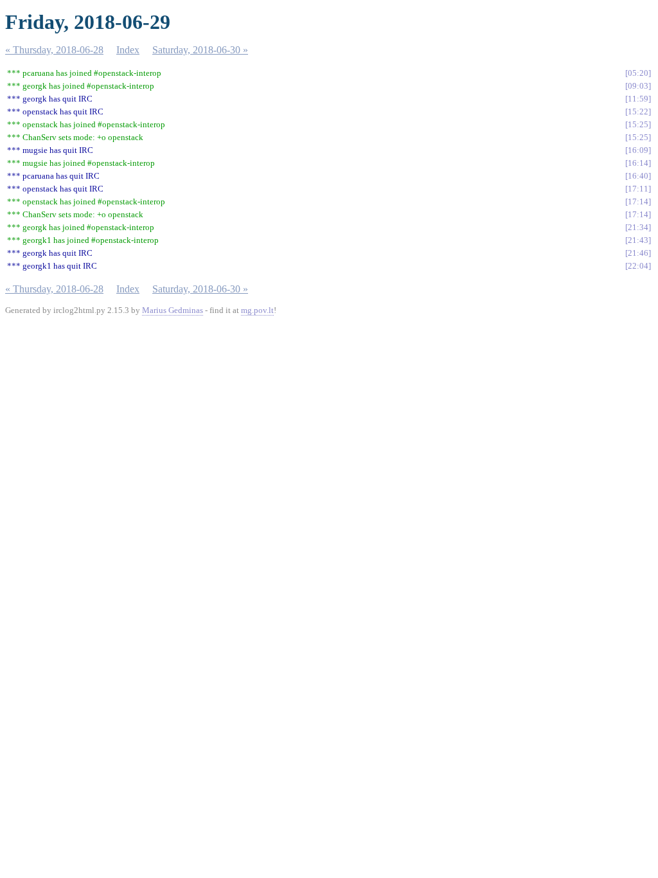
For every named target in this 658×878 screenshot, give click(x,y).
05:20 (638, 73)
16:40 (638, 176)
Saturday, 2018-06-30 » (200, 49)
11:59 (638, 98)
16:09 (638, 150)
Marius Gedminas (172, 310)
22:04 (638, 266)
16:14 (638, 163)
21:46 (638, 253)
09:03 (638, 86)
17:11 (638, 188)
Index (127, 49)
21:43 (638, 240)
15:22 (638, 111)
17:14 (638, 201)
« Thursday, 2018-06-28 (54, 49)
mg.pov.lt (257, 310)
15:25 (638, 124)
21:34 (638, 227)
